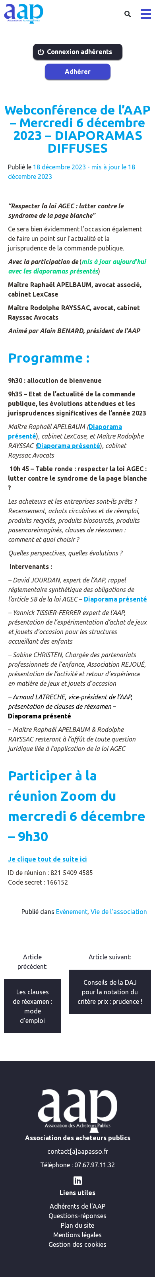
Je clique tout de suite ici (47, 859)
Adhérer (78, 71)
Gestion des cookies (77, 1244)
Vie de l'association (119, 911)
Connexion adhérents (79, 51)
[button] (146, 14)
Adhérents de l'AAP (77, 1206)
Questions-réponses (77, 1215)
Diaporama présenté (68, 445)
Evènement (71, 911)
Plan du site (77, 1225)
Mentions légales (77, 1234)
